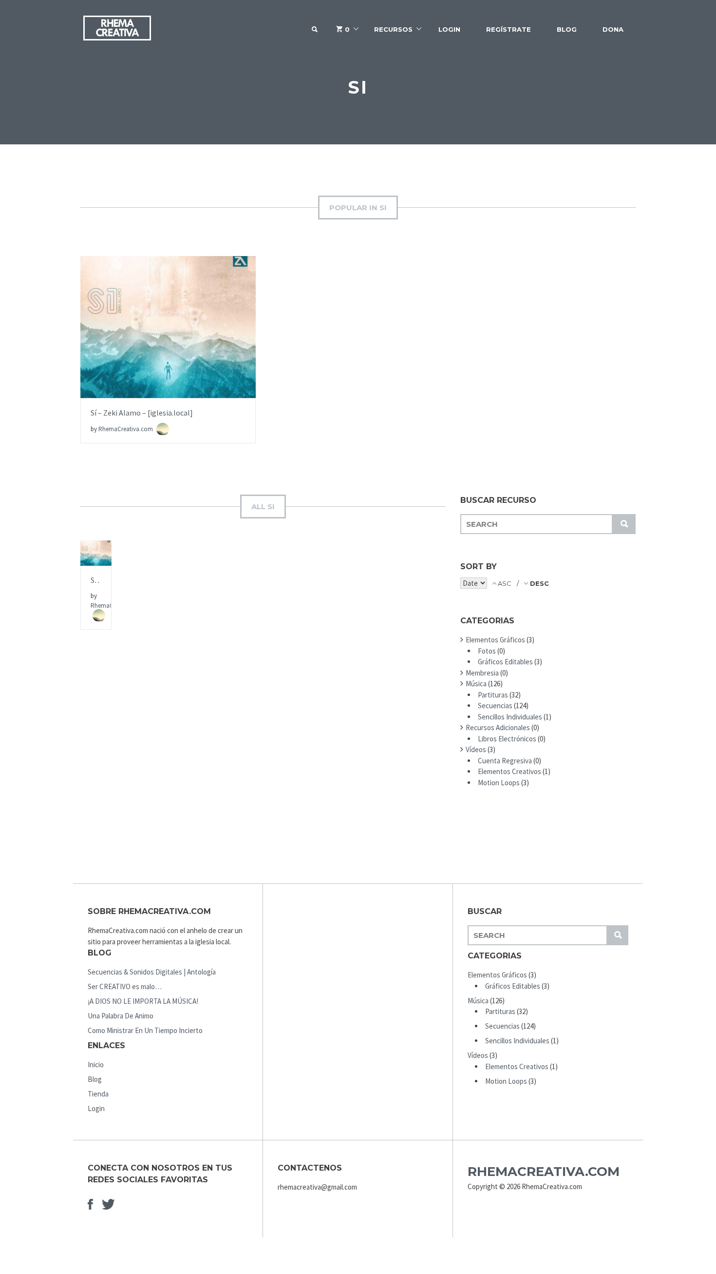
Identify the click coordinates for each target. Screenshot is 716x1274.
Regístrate (508, 29)
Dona (613, 29)
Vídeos (476, 749)
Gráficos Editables (505, 661)
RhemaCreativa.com (126, 429)
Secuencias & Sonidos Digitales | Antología (152, 971)
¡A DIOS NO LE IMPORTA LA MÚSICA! (143, 1001)
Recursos (393, 29)
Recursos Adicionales (498, 727)
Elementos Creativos (509, 771)
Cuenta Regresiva (505, 760)
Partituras (493, 694)
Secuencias (495, 705)
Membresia (482, 672)
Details (168, 358)
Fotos (487, 651)
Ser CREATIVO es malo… (125, 986)
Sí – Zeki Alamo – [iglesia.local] (142, 413)
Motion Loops (499, 782)
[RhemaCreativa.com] (116, 30)
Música (476, 683)
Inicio (96, 1064)
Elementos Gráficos (495, 639)
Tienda (98, 1093)
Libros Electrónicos (507, 738)
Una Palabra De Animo (120, 1015)
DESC (538, 583)
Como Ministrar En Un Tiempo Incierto (145, 1030)
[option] (168, 349)
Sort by (478, 566)
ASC (504, 583)
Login (449, 29)
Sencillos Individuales (510, 716)
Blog (567, 29)
